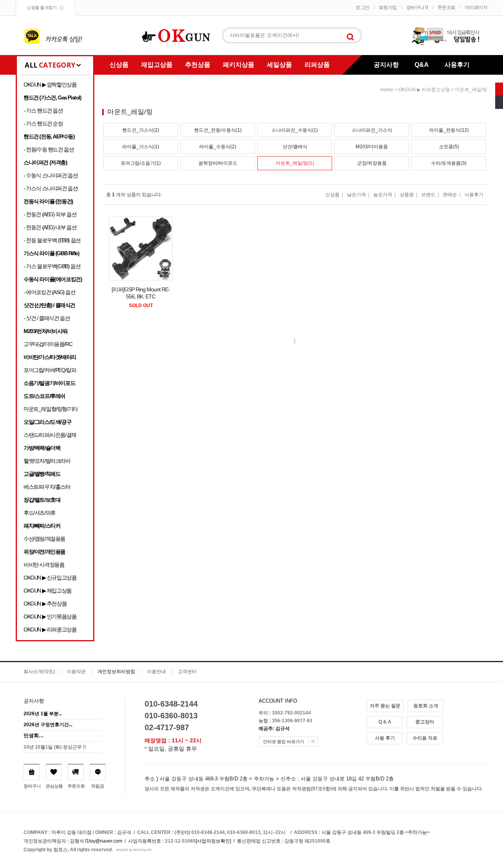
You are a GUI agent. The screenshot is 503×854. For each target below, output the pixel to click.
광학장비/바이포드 (217, 163)
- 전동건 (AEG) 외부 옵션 (50, 214)
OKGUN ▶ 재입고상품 (48, 590)
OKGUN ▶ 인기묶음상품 (50, 616)
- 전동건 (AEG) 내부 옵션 (50, 227)
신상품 (119, 64)
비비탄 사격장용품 (44, 564)
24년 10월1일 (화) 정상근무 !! (55, 747)
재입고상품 (157, 64)
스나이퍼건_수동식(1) (295, 130)
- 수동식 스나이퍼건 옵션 (50, 175)
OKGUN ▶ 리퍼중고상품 (50, 629)
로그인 (362, 7)
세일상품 (279, 64)
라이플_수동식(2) (217, 146)
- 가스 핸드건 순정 (43, 123)
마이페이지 (476, 7)
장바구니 (417, 7)
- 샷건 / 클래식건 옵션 (47, 318)
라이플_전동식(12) (449, 130)
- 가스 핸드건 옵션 (43, 110)
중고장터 (424, 722)
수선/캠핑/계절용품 (44, 539)
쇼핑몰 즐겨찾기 (42, 7)
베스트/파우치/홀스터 (47, 487)
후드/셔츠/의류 (39, 513)
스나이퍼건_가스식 (372, 130)
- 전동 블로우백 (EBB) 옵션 (52, 240)
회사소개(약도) (39, 671)
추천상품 (197, 64)
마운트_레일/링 (471, 89)
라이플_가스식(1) (140, 146)
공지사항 (386, 64)
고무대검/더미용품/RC (48, 344)
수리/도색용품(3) (448, 163)
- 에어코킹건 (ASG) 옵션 (49, 292)
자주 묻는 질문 (385, 706)
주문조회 (446, 7)
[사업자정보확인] (213, 841)
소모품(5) (449, 146)
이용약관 (76, 671)
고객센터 (187, 671)
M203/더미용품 (372, 146)
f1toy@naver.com (103, 841)
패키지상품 (238, 64)
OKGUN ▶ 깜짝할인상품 (50, 84)
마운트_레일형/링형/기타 (51, 409)
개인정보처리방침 (116, 671)
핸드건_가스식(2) (140, 130)
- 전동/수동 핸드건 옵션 (48, 149)
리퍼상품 (317, 64)
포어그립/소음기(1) (141, 163)
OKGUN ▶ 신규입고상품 (50, 577)
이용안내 (156, 671)
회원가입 (388, 7)
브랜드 (428, 194)
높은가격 (382, 194)
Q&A (422, 64)
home (386, 89)
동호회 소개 (425, 706)
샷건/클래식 (295, 146)
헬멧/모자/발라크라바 (47, 461)
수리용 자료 (425, 738)
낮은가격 (356, 194)
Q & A (384, 722)
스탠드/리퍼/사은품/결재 (50, 435)
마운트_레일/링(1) (295, 163)
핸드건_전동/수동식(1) (218, 130)
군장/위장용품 (372, 163)
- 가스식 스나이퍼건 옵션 (50, 188)
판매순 (450, 194)
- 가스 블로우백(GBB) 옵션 (52, 266)
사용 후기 (385, 738)
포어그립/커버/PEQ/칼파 (50, 370)
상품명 (407, 194)
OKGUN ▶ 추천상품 (45, 603)
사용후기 (457, 64)
